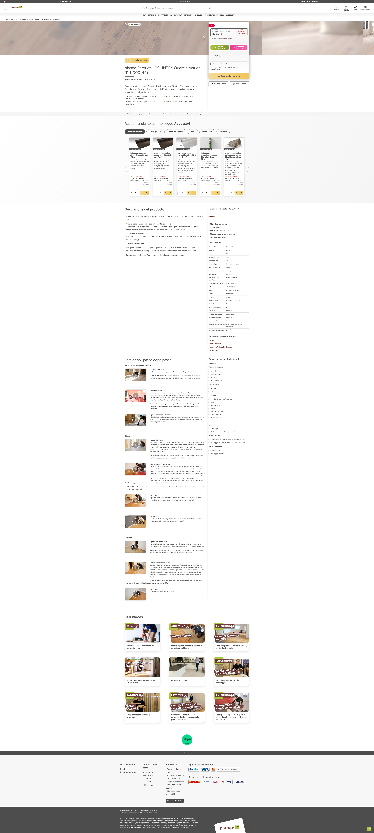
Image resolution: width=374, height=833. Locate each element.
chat (66, 2)
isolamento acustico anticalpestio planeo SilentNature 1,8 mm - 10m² (233, 156)
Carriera (147, 782)
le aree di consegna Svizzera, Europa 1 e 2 (162, 820)
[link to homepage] (16, 7)
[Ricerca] (144, 8)
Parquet (20, 19)
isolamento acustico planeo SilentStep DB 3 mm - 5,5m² (186, 155)
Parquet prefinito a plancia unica (220, 347)
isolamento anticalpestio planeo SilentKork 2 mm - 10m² (209, 156)
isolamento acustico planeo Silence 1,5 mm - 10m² (139, 155)
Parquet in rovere (215, 344)
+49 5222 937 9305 (185, 2)
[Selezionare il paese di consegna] (5, 2)
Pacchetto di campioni (308, 2)
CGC (169, 772)
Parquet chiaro (214, 350)
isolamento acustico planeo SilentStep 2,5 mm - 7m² (162, 155)
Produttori (148, 775)
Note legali (149, 785)
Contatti (148, 778)
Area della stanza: (217, 56)
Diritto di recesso (174, 778)
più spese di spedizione (225, 38)
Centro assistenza (175, 769)
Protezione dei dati (175, 775)
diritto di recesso (136, 827)
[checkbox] (220, 64)
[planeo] (229, 216)
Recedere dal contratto (174, 801)
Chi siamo (148, 772)
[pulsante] (135, 374)
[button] (5, 2)
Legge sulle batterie (175, 781)
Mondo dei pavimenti (10, 19)
